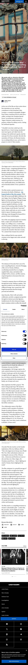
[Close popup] (26, 650)
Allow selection (14, 353)
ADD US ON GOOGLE (14, 661)
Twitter (22, 535)
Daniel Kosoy (7, 100)
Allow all (14, 349)
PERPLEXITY (6, 524)
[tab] (13, 576)
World (3, 604)
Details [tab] (14, 309)
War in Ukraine (5, 593)
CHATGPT (15, 524)
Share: (3, 533)
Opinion (3, 611)
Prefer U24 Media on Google (10, 97)
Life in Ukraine (5, 608)
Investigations (5, 600)
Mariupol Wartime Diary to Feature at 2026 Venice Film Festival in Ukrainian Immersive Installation (13, 569)
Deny (14, 358)
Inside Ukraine (5, 615)
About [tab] (23, 309)
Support (14, 618)
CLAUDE (22, 524)
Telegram (14, 535)
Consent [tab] (5, 309)
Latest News (5, 589)
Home (3, 4)
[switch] (25, 335)
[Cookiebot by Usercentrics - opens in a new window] (21, 306)
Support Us (19, 1)
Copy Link (13, 538)
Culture (6, 4)
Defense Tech (5, 596)
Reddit (5, 538)
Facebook (6, 535)
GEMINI (5, 527)
